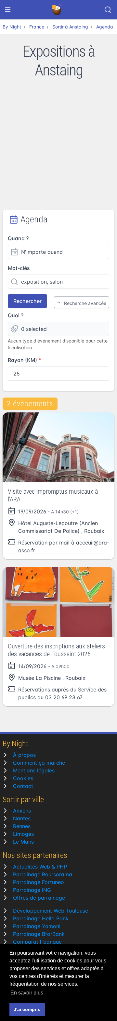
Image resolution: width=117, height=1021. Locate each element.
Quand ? (18, 238)
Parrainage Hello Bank (41, 918)
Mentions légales (34, 770)
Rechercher (27, 301)
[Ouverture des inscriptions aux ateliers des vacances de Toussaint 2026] (58, 602)
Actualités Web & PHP (40, 866)
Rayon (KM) (22, 360)
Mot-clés (19, 268)
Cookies (23, 778)
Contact (23, 786)
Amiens (22, 810)
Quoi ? (15, 315)
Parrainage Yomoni (36, 926)
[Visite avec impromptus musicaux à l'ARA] (58, 447)
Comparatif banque (37, 941)
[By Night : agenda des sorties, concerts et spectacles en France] (57, 9)
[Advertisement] (58, 148)
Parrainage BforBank (39, 934)
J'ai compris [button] (27, 1009)
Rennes (22, 826)
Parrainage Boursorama (42, 874)
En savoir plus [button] (26, 992)
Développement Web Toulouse (50, 910)
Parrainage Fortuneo (38, 882)
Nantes (22, 818)
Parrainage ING (32, 890)
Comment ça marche (39, 762)
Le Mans (23, 841)
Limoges (23, 834)
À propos (24, 755)
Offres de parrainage (39, 897)
